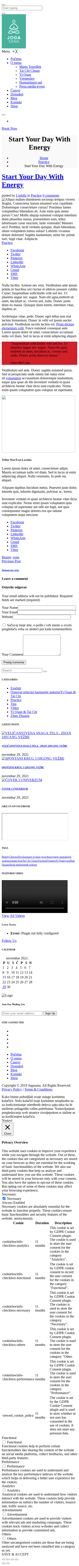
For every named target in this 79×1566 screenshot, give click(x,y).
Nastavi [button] (7, 1120)
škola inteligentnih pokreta (23, 864)
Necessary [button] (9, 1194)
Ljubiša (21, 195)
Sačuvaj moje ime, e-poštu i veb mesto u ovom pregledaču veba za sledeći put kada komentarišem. (37, 627)
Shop (14, 1078)
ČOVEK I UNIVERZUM (15, 788)
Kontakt (16, 1074)
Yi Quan (60, 860)
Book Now (9, 128)
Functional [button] (9, 1438)
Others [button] (6, 1534)
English (16, 688)
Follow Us (9, 941)
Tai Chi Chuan (30, 860)
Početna (16, 1054)
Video (15, 708)
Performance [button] (10, 1462)
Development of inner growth (33, 856)
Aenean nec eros (10, 570)
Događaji (17, 1066)
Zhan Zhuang (20, 716)
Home (44, 158)
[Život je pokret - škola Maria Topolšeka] (14, 47)
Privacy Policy (12, 1089)
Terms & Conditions (38, 1089)
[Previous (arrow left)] (3, 1563)
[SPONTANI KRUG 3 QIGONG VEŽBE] (33, 758)
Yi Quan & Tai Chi (24, 712)
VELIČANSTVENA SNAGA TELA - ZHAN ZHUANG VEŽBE (34, 746)
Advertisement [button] (12, 1510)
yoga (16, 557)
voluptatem (13, 378)
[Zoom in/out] (16, 1559)
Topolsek (42, 860)
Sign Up (50, 1013)
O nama (16, 1058)
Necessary (14, 1199)
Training (51, 860)
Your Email (10, 612)
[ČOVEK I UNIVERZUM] (22, 780)
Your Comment (12, 654)
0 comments (51, 195)
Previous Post (11, 561)
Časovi (15, 1062)
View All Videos (13, 916)
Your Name (10, 607)
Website (7, 617)
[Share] (8, 1559)
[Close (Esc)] (3, 1559)
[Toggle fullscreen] (12, 1559)
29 (4, 987)
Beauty (7, 557)
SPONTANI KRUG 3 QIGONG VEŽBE (23, 767)
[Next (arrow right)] (8, 1563)
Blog (14, 1070)
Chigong (13, 856)
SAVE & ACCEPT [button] (15, 1554)
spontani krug (15, 860)
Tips (13, 704)
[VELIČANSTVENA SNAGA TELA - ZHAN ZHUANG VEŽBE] (39, 737)
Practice (43, 162)
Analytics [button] (8, 1486)
